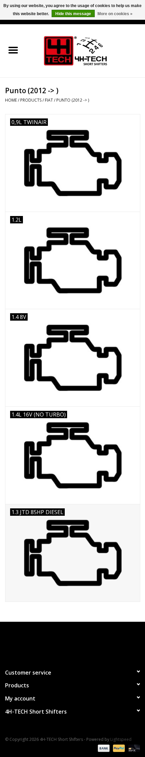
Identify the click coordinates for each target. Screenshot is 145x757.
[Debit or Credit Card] (133, 748)
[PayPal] (118, 748)
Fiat (49, 100)
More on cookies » (115, 13)
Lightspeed (121, 739)
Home (11, 100)
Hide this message (73, 13)
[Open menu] (13, 50)
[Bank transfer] (103, 748)
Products (30, 100)
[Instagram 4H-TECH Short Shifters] (84, 642)
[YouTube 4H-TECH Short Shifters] (72, 642)
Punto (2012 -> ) (72, 100)
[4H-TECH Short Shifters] (86, 50)
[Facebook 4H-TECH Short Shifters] (60, 642)
